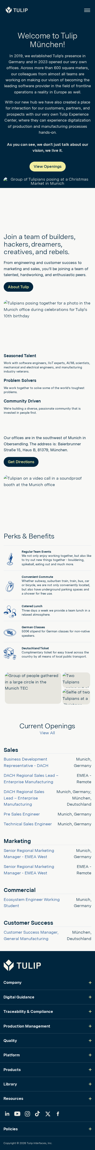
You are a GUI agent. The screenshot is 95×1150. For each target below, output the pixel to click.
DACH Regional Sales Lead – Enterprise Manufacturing (24, 798)
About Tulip (18, 287)
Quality (10, 1040)
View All (47, 732)
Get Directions (21, 461)
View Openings (48, 166)
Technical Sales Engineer (28, 823)
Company (12, 982)
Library (10, 1084)
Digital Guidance (18, 997)
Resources (13, 1098)
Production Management (26, 1026)
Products (12, 1069)
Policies (10, 1129)
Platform (11, 1055)
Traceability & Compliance (28, 1011)
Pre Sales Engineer (22, 814)
